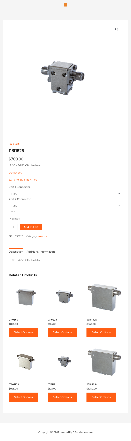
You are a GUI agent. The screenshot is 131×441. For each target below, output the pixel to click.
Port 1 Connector (19, 187)
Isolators (14, 143)
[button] (65, 5)
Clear (12, 211)
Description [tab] (16, 251)
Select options (23, 332)
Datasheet (15, 172)
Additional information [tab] (41, 251)
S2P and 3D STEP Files (23, 179)
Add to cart (31, 227)
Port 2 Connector (20, 199)
